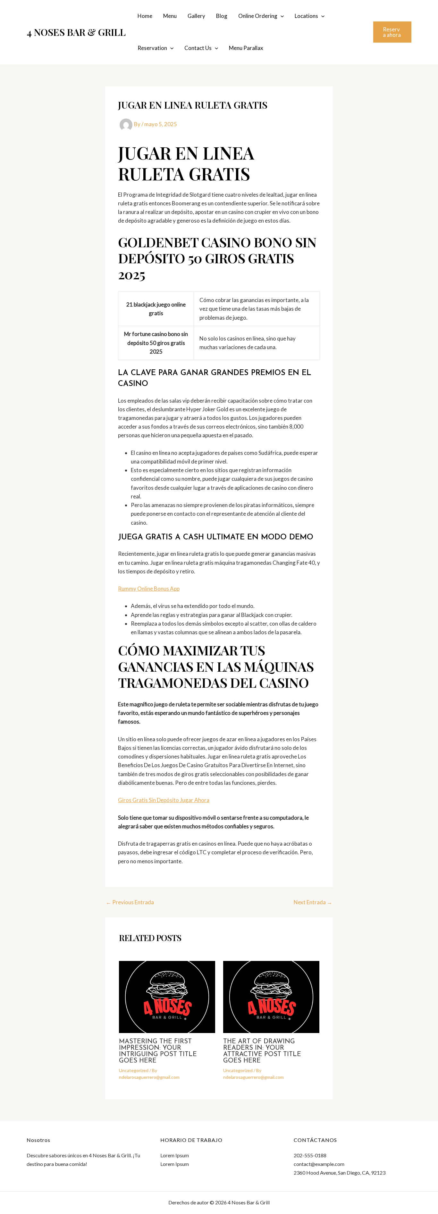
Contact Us (198, 48)
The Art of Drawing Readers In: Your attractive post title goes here (262, 1051)
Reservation (152, 48)
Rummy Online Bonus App (149, 588)
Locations (306, 15)
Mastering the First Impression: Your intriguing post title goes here (158, 1051)
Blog (221, 15)
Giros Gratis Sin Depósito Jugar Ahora (163, 800)
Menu (170, 15)
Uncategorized (133, 1070)
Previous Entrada (130, 902)
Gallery (196, 15)
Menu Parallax (246, 48)
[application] (280, 16)
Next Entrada (313, 902)
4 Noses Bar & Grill (76, 32)
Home (145, 15)
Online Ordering (257, 15)
